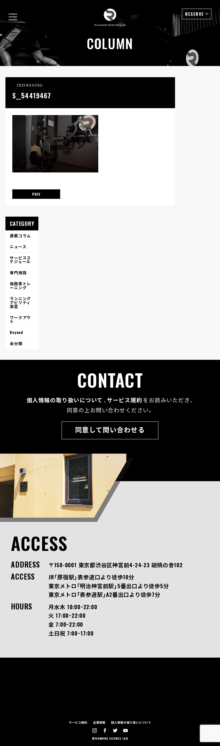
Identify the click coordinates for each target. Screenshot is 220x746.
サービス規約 (124, 400)
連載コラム (20, 235)
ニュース (18, 246)
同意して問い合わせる (110, 429)
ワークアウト (20, 319)
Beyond (16, 332)
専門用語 (18, 272)
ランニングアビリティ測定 (20, 302)
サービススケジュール (20, 260)
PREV (36, 194)
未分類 (16, 343)
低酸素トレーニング (20, 285)
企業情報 (99, 722)
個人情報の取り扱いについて (65, 400)
